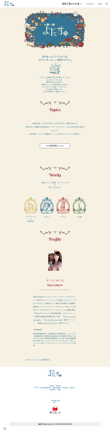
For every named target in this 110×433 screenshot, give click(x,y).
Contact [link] (90, 3)
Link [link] (100, 3)
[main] (55, 84)
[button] (107, 4)
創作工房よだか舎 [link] (70, 3)
